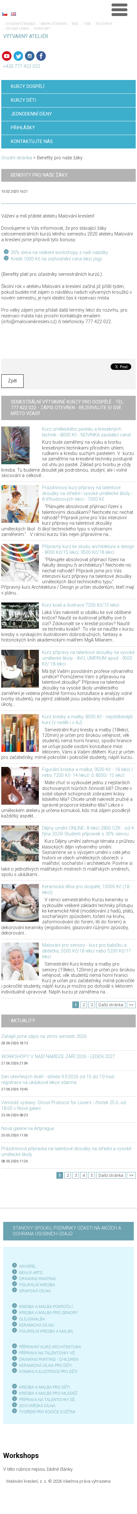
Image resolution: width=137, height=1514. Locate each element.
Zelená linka (17, 29)
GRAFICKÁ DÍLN (33, 1290)
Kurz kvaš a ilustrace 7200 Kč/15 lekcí (80, 605)
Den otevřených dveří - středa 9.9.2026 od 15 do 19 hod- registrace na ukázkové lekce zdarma (58, 1079)
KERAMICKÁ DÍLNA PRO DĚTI (45, 1365)
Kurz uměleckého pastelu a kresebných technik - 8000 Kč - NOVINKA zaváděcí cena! (86, 432)
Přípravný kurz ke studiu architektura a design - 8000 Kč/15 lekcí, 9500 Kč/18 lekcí (88, 549)
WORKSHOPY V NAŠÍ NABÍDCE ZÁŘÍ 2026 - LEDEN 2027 (58, 1056)
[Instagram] (29, 56)
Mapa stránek (54, 24)
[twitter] (18, 56)
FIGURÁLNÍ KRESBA (37, 1284)
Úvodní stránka (20, 24)
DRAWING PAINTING (37, 1278)
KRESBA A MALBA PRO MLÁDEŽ (48, 1393)
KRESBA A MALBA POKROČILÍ (46, 1306)
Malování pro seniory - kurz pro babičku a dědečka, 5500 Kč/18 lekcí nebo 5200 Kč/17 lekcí (86, 951)
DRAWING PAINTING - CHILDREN (48, 1359)
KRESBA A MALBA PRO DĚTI (44, 1387)
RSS (75, 24)
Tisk (87, 24)
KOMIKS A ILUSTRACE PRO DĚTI (48, 1371)
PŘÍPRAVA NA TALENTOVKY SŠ (47, 1399)
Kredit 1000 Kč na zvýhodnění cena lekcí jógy (56, 259)
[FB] (41, 56)
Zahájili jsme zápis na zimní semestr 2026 (44, 1036)
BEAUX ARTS (30, 1272)
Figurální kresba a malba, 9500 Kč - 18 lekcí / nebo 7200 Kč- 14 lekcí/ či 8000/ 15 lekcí (87, 772)
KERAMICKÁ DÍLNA (36, 1325)
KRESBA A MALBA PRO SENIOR (47, 1312)
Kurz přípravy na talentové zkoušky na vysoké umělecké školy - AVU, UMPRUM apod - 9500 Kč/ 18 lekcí (88, 658)
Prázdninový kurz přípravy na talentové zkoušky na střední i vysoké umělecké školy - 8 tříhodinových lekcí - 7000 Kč (87, 493)
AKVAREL (27, 1266)
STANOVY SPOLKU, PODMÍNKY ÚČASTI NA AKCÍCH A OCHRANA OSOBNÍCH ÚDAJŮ (67, 1231)
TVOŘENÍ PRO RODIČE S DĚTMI (47, 1411)
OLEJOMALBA (32, 1319)
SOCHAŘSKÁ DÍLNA (37, 1405)
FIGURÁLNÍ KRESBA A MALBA (46, 1331)
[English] (13, 13)
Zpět (12, 381)
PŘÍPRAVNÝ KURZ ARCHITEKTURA (50, 1346)
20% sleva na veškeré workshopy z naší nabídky (59, 252)
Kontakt (42, 29)
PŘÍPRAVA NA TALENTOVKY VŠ (47, 1353)
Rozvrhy (104, 24)
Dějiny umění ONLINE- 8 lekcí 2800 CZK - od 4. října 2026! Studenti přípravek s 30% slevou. (88, 831)
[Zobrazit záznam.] (15, 445)
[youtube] (6, 56)
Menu (119, 9)
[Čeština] (4, 13)
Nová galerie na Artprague (27, 1128)
